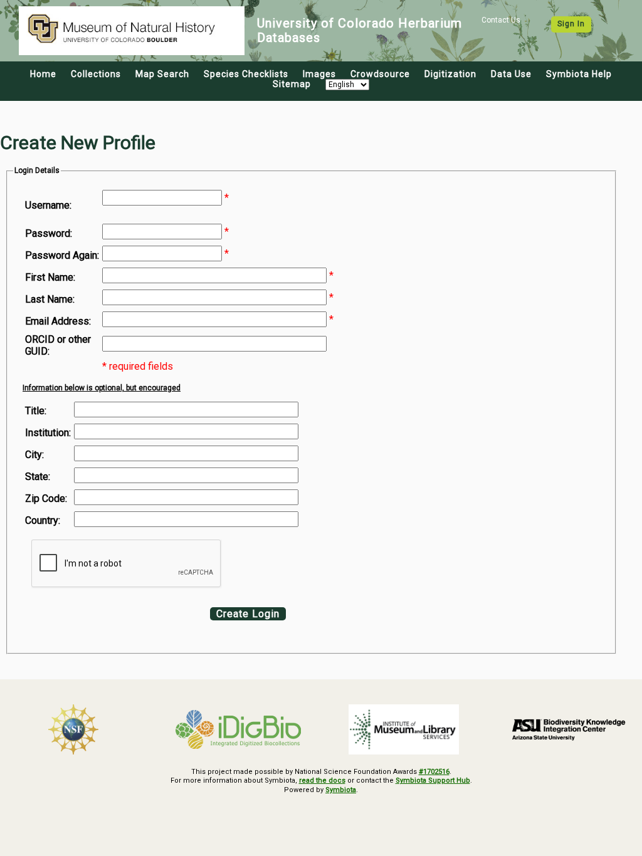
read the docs (322, 780)
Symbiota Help (579, 74)
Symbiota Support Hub (433, 780)
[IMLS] (403, 729)
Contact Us (501, 20)
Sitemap (292, 84)
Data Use (511, 74)
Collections (96, 74)
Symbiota (340, 790)
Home (43, 74)
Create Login (248, 614)
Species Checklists (246, 74)
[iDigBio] (239, 729)
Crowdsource (380, 74)
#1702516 (434, 772)
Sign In (571, 23)
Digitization (450, 74)
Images (319, 74)
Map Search (162, 74)
